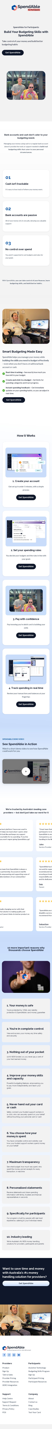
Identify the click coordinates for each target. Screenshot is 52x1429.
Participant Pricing (36, 1378)
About (31, 1398)
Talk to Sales (7, 1374)
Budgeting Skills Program (39, 1371)
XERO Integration (9, 1385)
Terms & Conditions (10, 1405)
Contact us (32, 1402)
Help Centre (7, 1398)
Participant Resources (37, 1381)
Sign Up (5, 1371)
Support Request (9, 1402)
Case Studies (33, 1409)
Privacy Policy (8, 1409)
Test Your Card (34, 1412)
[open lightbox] (26, 771)
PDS (4, 1412)
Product (5, 1368)
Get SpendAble (12, 52)
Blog (30, 1405)
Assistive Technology (37, 1368)
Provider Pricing (9, 1378)
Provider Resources (10, 1381)
